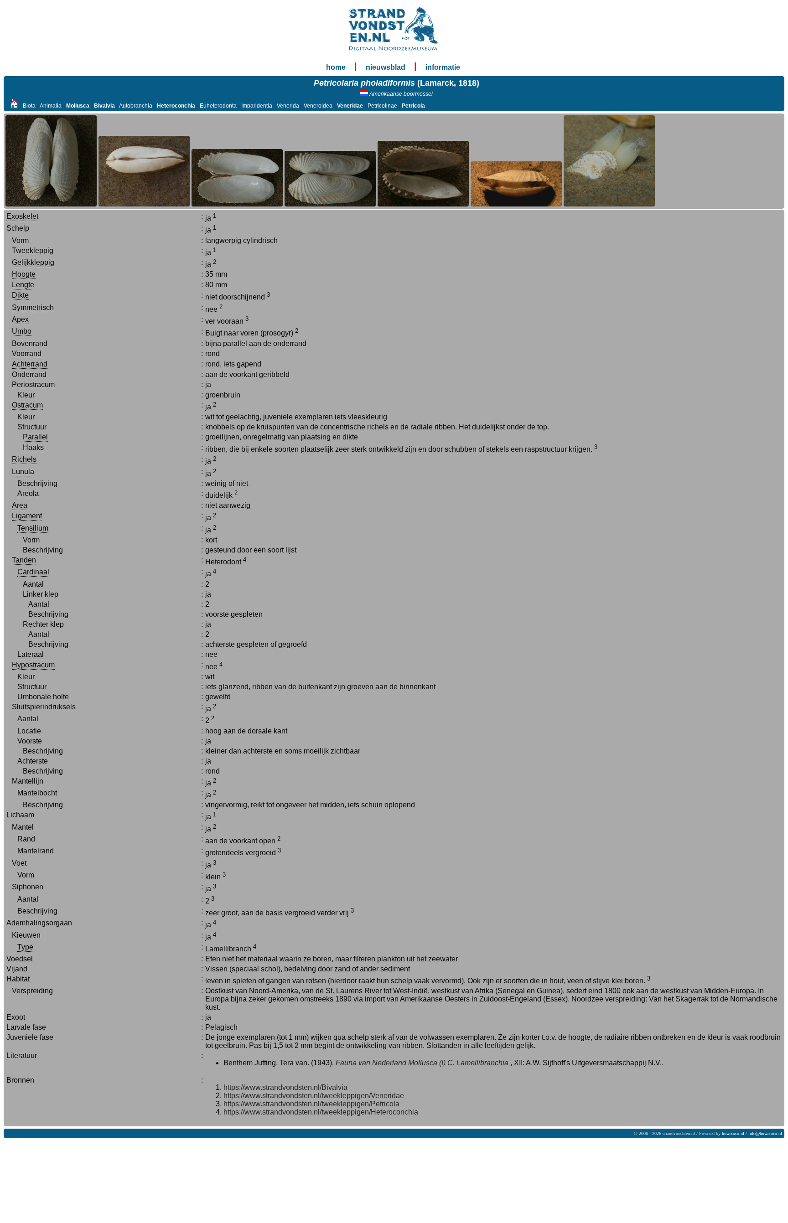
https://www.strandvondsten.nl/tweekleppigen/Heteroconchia (320, 1112)
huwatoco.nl (733, 1133)
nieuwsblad (385, 67)
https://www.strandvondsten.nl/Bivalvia (285, 1087)
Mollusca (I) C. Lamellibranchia (458, 1063)
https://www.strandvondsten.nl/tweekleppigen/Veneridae (313, 1095)
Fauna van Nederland (371, 1063)
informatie (442, 67)
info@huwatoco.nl (765, 1133)
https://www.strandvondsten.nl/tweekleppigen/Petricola (311, 1104)
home (336, 67)
